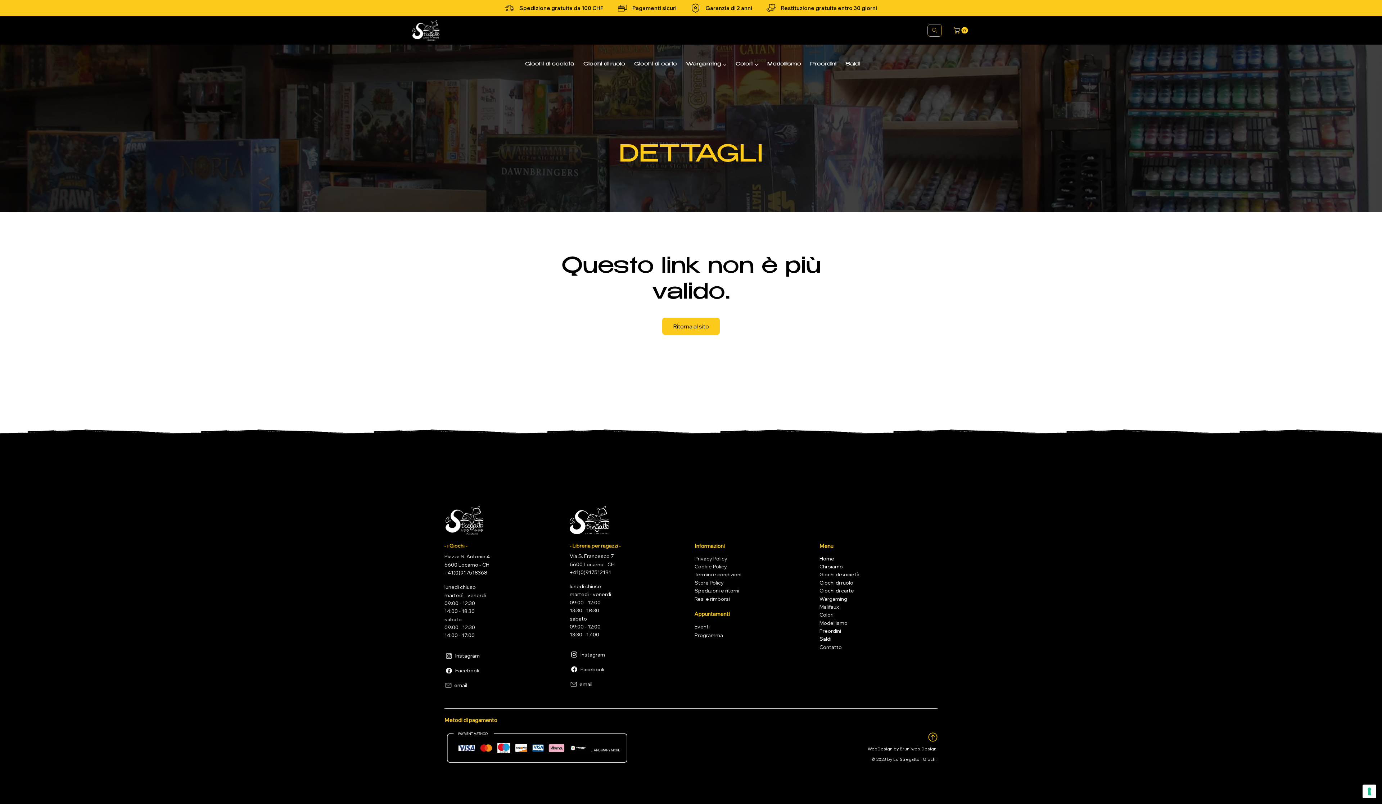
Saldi (825, 639)
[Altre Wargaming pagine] (725, 65)
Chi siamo (831, 566)
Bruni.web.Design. (919, 748)
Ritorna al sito (691, 326)
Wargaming (833, 599)
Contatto (830, 647)
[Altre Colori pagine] (756, 65)
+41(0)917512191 (590, 572)
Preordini (830, 631)
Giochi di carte (836, 590)
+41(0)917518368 (465, 572)
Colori (826, 615)
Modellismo (833, 623)
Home (826, 558)
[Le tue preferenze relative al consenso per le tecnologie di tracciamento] (1369, 791)
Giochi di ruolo (836, 583)
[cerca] (934, 30)
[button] (961, 30)
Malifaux (829, 607)
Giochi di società (839, 574)
